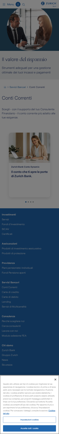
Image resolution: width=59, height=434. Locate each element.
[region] (29, 404)
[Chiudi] (55, 379)
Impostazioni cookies (29, 420)
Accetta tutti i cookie (30, 428)
